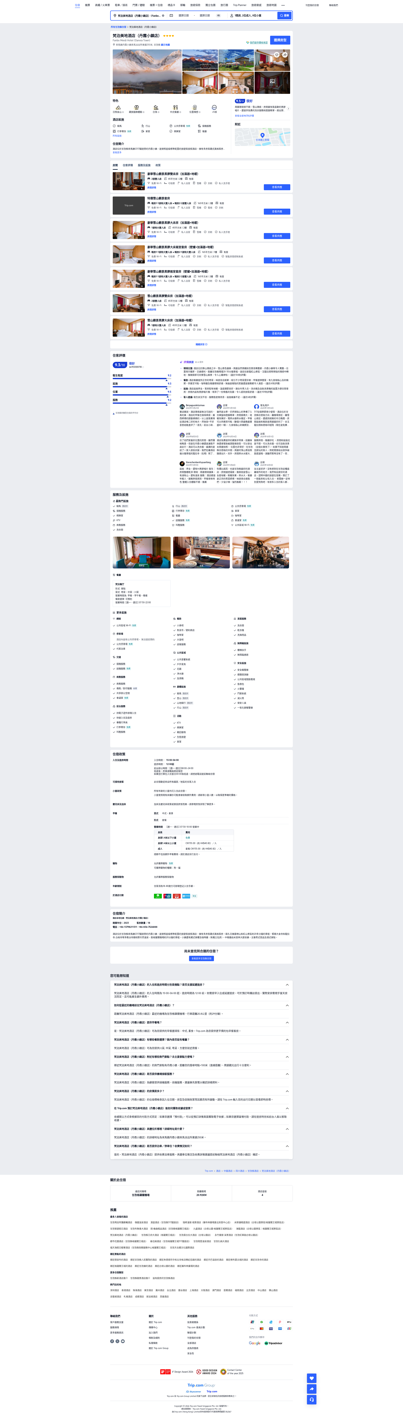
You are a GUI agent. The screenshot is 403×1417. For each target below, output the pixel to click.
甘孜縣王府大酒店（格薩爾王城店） (159, 1235)
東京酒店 (148, 1290)
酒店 (218, 1171)
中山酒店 (262, 1290)
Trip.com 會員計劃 (196, 1327)
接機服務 (120, 511)
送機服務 (180, 520)
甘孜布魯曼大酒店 (139, 1228)
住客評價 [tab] (128, 165)
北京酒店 (250, 1290)
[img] (147, 71)
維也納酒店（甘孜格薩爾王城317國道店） (170, 1241)
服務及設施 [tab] (144, 165)
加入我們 (153, 1332)
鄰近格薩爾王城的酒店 (121, 1266)
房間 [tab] (115, 165)
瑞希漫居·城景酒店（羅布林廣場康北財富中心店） (207, 1222)
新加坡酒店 (151, 1296)
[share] (311, 1389)
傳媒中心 (153, 1327)
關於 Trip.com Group (158, 1348)
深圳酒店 (114, 1290)
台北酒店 (171, 1290)
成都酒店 (139, 1296)
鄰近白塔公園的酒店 (165, 1266)
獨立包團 (210, 5)
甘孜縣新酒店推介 (119, 1278)
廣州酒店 (160, 1290)
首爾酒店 (228, 1290)
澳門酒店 (216, 1290)
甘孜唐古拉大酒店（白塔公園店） (195, 1235)
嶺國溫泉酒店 (141, 1222)
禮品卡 (171, 5)
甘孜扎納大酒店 (221, 1241)
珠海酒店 (137, 1290)
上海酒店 (194, 1290)
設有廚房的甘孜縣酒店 (164, 1278)
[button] (283, 5)
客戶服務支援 (116, 1322)
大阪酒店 (205, 1290)
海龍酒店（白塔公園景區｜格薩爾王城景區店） (259, 1228)
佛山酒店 (273, 1290)
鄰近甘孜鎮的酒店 (143, 1266)
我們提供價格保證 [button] (259, 42)
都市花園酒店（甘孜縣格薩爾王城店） (129, 1241)
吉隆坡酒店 (115, 1296)
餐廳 (178, 515)
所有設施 (117, 135)
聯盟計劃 (191, 1332)
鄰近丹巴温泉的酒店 (214, 1259)
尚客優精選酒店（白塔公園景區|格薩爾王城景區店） (260, 1222)
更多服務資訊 (116, 1332)
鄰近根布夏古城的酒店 (237, 1259)
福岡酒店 (239, 1290)
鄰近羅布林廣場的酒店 (188, 1266)
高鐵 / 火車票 (102, 5)
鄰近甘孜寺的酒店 (259, 1259)
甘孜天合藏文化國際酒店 (182, 1247)
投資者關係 (192, 1322)
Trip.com (209, 1171)
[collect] (311, 1378)
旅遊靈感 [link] (256, 5)
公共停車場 (240, 506)
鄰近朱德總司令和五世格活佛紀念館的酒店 (180, 1259)
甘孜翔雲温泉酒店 (202, 1241)
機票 (87, 5)
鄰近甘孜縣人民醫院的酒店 (143, 1259)
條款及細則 (154, 1338)
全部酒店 (191, 1343)
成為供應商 (192, 1348)
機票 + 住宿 (156, 5)
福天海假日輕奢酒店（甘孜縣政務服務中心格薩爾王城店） (138, 1247)
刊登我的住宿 (194, 1338)
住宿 (77, 5)
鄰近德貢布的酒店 (119, 1259)
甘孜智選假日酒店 (119, 1228)
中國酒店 (228, 1171)
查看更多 (117, 152)
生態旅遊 (181, 737)
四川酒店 (240, 1171)
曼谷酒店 (182, 1290)
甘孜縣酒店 (253, 1171)
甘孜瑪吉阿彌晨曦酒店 (121, 1222)
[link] (312, 5)
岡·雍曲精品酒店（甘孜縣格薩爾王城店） (170, 1228)
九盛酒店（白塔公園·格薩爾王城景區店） (213, 1228)
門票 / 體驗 (139, 5)
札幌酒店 (128, 1296)
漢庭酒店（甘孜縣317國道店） (165, 1222)
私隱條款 (153, 1343)
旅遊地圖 (272, 5)
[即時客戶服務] (311, 1399)
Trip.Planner (239, 5)
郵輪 (182, 5)
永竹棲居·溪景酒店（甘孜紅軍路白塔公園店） (237, 1235)
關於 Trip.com (155, 1322)
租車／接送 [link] (121, 5)
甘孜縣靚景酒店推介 (140, 1278)
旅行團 (224, 5)
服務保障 (114, 1327)
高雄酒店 (164, 1296)
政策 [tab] (158, 165)
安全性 (190, 1353)
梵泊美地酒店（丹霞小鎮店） (137, 35)
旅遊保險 (195, 5)
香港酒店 (126, 1290)
